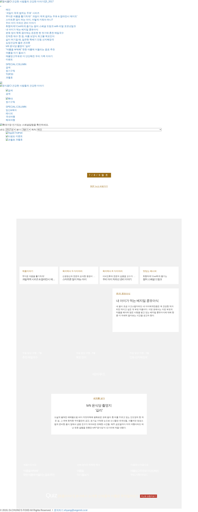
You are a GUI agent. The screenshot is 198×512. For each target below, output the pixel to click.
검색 (8, 67)
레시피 (9, 113)
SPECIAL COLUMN (16, 64)
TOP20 (9, 74)
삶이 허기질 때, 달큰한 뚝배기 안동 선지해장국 (30, 39)
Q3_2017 (49, 1)
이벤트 (9, 59)
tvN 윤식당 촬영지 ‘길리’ (18, 46)
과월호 (9, 77)
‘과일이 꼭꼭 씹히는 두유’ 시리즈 (22, 13)
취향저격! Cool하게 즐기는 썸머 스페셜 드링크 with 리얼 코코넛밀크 (41, 26)
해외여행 (10, 120)
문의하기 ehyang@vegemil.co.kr (71, 510)
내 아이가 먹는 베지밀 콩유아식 (22, 29)
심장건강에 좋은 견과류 (18, 43)
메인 (8, 9)
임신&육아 (11, 110)
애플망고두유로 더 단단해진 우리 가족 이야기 (29, 56)
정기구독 (10, 71)
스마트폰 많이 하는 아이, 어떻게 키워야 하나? (29, 19)
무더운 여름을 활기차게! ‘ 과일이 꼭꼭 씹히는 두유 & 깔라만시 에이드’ (42, 16)
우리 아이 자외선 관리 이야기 (21, 23)
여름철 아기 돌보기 (16, 53)
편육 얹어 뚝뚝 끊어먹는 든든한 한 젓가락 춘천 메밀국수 (35, 33)
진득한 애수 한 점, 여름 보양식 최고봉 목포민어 (30, 36)
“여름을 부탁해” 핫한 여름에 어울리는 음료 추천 (30, 49)
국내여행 (10, 116)
